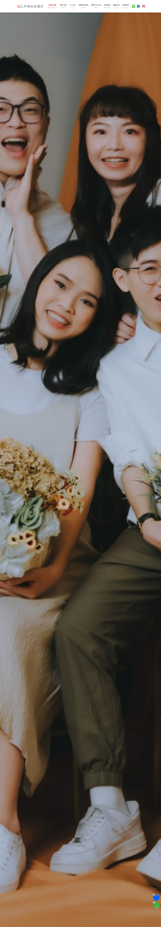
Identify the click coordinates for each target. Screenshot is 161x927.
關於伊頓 (63, 6)
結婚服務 (107, 6)
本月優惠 (72, 6)
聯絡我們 (125, 6)
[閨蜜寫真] (30, 6)
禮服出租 (116, 6)
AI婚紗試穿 (52, 6)
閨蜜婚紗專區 (83, 6)
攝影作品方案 (96, 6)
